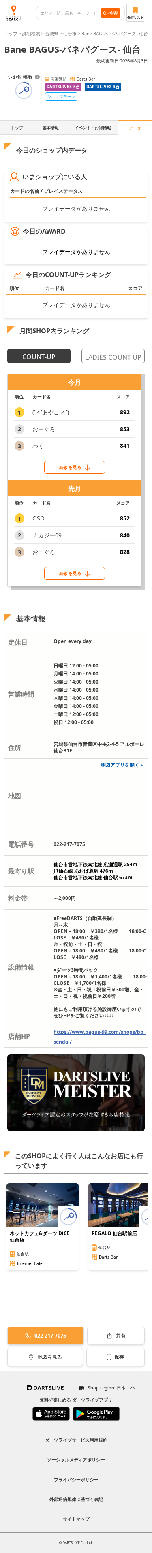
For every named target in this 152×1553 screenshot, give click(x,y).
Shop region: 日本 (107, 1388)
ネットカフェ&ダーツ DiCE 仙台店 (40, 1236)
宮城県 (51, 33)
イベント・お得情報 (93, 127)
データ (135, 128)
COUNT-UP (39, 356)
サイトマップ (76, 1519)
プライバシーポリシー (76, 1479)
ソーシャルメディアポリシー (76, 1460)
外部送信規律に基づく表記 (76, 1499)
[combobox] (71, 13)
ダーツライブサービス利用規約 (76, 1440)
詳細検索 (31, 33)
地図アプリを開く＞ (122, 764)
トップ (11, 33)
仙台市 (70, 33)
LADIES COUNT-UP (113, 357)
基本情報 (51, 127)
